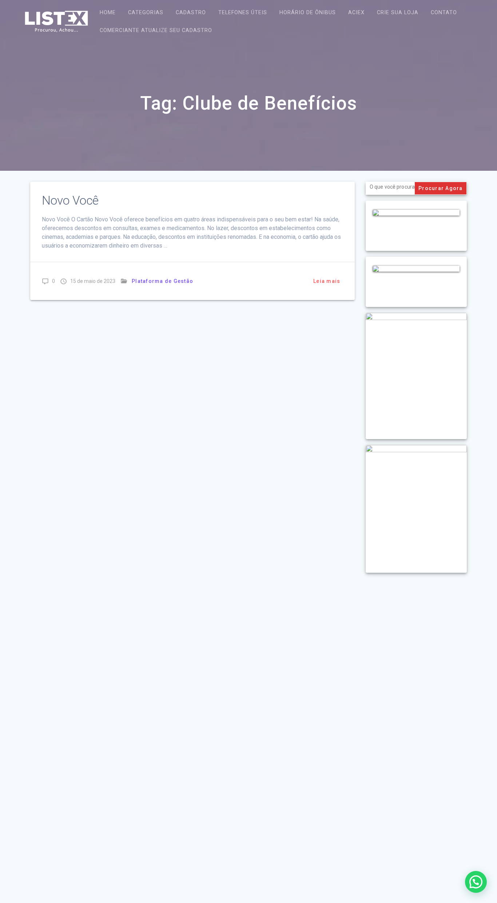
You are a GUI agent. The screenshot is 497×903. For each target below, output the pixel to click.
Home (108, 12)
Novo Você (70, 200)
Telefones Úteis (242, 12)
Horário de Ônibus (307, 12)
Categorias (145, 12)
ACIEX (356, 12)
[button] (476, 882)
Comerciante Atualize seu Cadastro (156, 30)
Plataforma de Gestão (162, 281)
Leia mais (326, 281)
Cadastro (191, 12)
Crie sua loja (397, 12)
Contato (444, 12)
